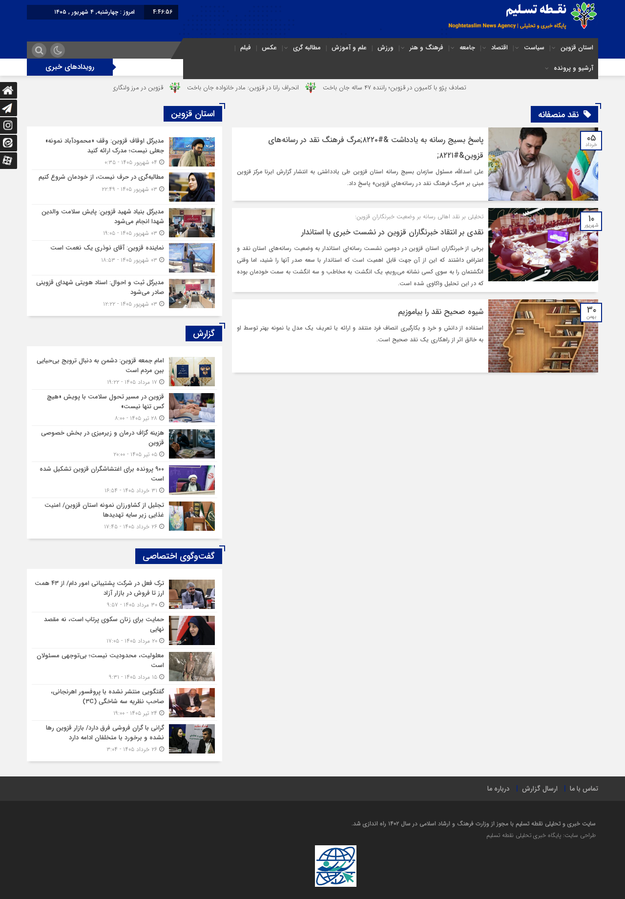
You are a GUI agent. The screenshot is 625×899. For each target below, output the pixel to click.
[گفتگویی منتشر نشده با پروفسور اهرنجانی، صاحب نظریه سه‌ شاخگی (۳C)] (124, 702)
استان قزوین (577, 47)
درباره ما (498, 788)
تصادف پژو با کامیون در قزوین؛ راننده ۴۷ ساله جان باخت (423, 88)
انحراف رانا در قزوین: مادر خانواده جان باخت (271, 88)
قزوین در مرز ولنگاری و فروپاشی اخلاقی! (140, 88)
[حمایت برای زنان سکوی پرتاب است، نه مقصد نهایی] (124, 630)
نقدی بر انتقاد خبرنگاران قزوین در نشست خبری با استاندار (392, 232)
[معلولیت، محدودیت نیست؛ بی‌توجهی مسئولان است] (124, 666)
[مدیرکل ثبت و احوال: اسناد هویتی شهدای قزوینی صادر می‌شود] (124, 292)
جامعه (467, 47)
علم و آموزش (349, 47)
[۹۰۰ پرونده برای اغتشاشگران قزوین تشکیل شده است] (124, 480)
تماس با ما (584, 788)
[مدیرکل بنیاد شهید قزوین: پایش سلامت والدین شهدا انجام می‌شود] (124, 222)
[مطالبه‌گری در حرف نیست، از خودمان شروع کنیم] (124, 187)
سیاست (534, 47)
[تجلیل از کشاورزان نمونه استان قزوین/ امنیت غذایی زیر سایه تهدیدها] (124, 514)
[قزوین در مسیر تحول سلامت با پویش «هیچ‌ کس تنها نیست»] (124, 407)
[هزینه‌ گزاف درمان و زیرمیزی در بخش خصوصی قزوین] (124, 443)
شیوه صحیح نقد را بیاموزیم (440, 312)
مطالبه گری (307, 47)
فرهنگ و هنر (426, 47)
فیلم (245, 47)
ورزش (385, 47)
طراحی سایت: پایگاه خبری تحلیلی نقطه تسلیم (541, 835)
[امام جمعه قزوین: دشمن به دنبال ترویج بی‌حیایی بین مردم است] (124, 371)
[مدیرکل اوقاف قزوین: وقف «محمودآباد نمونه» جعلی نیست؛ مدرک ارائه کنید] (124, 151)
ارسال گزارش (540, 788)
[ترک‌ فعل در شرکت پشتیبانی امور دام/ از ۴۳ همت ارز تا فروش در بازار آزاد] (124, 594)
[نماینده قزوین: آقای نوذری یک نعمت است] (124, 258)
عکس (269, 47)
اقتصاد (499, 47)
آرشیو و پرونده (573, 68)
